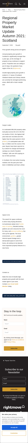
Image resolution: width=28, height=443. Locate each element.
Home (3, 9)
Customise (14, 433)
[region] (14, 427)
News (9, 9)
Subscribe (14, 348)
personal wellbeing (17, 231)
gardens (13, 236)
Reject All (14, 439)
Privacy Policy (11, 342)
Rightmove (16, 68)
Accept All (14, 427)
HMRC (5, 141)
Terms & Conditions (18, 340)
